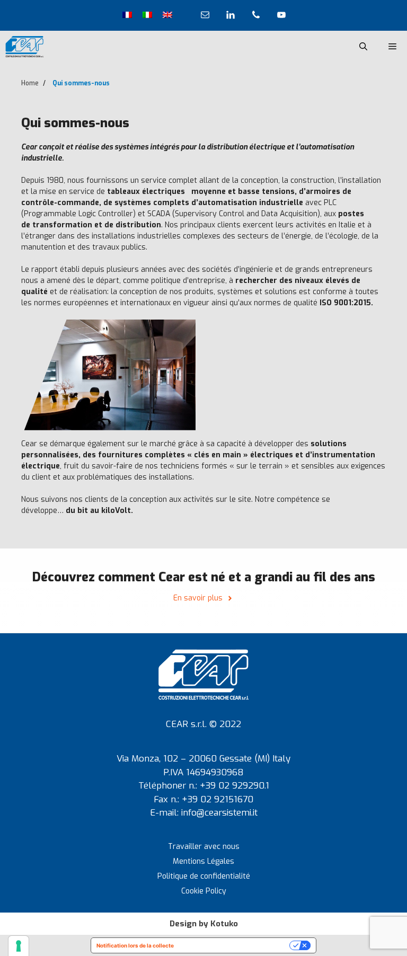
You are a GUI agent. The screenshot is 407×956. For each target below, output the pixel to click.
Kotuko (224, 923)
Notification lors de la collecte (135, 945)
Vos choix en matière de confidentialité (235, 945)
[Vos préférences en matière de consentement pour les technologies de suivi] (18, 946)
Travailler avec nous (204, 847)
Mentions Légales (203, 861)
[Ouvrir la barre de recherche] (363, 47)
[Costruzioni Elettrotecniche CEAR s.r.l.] (24, 47)
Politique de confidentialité (203, 876)
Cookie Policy (203, 891)
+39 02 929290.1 (234, 786)
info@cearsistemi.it (219, 813)
